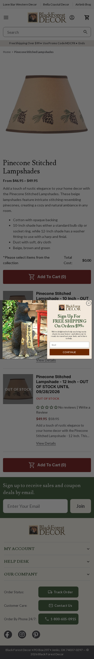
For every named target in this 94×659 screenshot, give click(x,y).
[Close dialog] (88, 303)
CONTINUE (69, 352)
